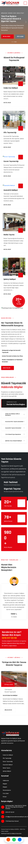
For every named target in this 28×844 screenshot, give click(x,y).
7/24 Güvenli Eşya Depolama (13, 434)
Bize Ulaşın (20, 36)
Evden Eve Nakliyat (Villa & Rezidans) (12, 414)
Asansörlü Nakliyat (11, 190)
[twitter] (3, 747)
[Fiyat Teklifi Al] (20, 839)
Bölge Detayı (8, 710)
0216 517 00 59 (9, 638)
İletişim (5, 796)
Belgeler (5, 783)
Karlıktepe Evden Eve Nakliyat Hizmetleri (11, 833)
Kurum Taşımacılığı (11, 161)
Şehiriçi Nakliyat (10, 279)
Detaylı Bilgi (6, 36)
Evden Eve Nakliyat (11, 88)
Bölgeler (5, 787)
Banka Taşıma (9, 235)
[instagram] (4, 747)
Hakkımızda (6, 780)
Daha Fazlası (7, 368)
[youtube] (6, 747)
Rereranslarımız (7, 790)
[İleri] (26, 22)
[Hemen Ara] (8, 839)
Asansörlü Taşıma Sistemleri (13, 428)
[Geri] (2, 22)
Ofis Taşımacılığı (10, 132)
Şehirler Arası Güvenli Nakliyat (13, 441)
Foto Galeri (6, 793)
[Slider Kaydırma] (12, 42)
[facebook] (1, 747)
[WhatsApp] (14, 839)
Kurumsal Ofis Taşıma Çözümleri (14, 421)
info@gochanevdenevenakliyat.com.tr (16, 816)
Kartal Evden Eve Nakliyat (10, 695)
